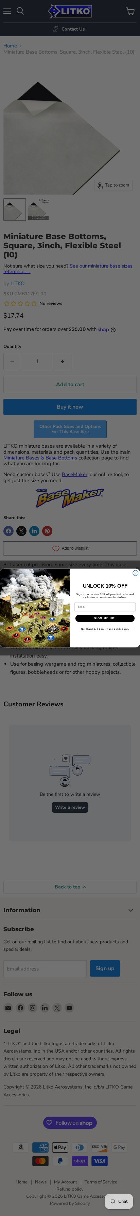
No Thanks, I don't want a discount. (105, 629)
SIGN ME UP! (105, 618)
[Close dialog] (135, 573)
